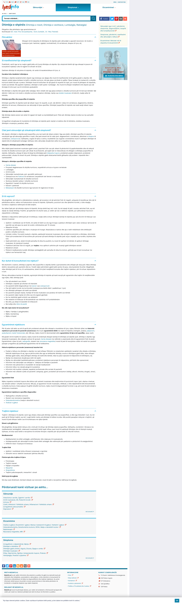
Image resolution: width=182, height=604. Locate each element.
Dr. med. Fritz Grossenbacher (21, 32)
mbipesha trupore (53, 153)
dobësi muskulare (65, 93)
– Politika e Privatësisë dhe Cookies (78, 586)
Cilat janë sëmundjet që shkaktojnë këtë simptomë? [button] (26, 130)
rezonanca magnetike (47, 341)
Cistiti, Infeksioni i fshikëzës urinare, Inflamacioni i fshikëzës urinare (27, 504)
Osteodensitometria (13, 400)
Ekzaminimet (108, 7)
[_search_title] (93, 18)
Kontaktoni (122, 2)
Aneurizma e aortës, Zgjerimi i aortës (16, 498)
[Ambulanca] (16, 2)
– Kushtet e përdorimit (74, 583)
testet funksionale (18, 333)
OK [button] (177, 600)
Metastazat (10, 188)
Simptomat (73, 7)
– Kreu (69, 575)
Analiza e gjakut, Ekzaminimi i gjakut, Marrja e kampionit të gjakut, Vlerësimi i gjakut (33, 525)
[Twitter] (7, 566)
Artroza (6, 502)
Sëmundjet (38, 7)
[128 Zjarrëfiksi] (100, 584)
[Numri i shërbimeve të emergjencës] (4, 2)
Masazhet (9, 468)
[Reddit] (21, 566)
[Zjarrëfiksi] (21, 2)
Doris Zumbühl (39, 32)
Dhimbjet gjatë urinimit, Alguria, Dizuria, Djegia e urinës (23, 549)
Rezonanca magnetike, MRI (13, 532)
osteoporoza (15, 139)
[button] (104, 19)
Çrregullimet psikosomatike (13, 507)
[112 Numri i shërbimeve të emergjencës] (100, 575)
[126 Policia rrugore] (100, 578)
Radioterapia (8, 529)
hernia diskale (46, 339)
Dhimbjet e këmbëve (11, 546)
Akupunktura (10, 470)
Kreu (114, 2)
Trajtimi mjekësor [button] (10, 411)
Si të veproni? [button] (8, 196)
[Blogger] (18, 566)
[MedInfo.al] (10, 7)
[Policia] (26, 2)
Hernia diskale (11, 165)
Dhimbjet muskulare (10, 551)
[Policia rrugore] (10, 2)
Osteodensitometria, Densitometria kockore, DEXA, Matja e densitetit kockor (31, 527)
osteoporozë (44, 286)
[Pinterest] (11, 566)
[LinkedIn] (14, 566)
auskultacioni (6, 333)
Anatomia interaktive (115, 76)
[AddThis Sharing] (29, 566)
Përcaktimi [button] (7, 37)
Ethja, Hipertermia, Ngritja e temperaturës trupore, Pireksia (24, 553)
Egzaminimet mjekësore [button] (13, 324)
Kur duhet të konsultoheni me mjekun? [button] (20, 261)
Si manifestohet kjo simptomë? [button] (16, 60)
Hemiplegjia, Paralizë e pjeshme (15, 555)
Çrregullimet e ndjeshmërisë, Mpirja (16, 544)
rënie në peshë (21, 304)
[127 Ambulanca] (100, 581)
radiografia (26, 341)
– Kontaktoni (71, 580)
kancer (34, 286)
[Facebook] (3, 566)
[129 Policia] (100, 586)
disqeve (91, 136)
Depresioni (7, 509)
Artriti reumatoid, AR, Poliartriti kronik (17, 500)
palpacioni (90, 331)
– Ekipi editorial (72, 578)
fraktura (21, 176)
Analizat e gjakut (12, 403)
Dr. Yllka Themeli (51, 32)
